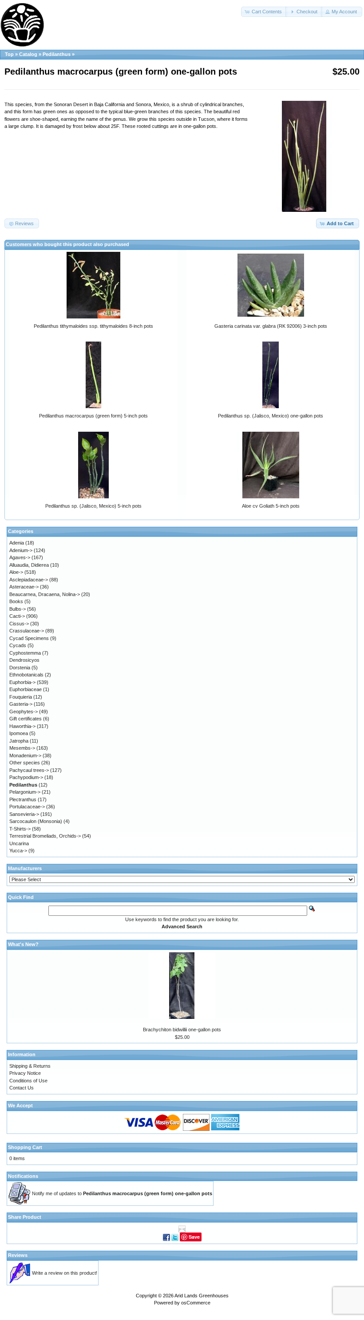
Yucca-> (18, 850)
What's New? (23, 944)
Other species (24, 762)
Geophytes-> (23, 711)
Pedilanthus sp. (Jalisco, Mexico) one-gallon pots (270, 415)
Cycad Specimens (29, 638)
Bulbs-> (17, 609)
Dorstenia (19, 667)
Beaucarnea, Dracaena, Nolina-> (44, 594)
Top (9, 54)
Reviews (18, 1255)
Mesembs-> (22, 748)
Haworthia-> (22, 726)
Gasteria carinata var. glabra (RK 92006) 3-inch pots (270, 326)
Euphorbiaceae (25, 689)
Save (194, 1236)
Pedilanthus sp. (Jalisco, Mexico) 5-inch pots (93, 506)
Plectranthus (22, 799)
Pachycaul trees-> (29, 770)
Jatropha (18, 740)
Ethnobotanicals (26, 674)
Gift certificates (25, 718)
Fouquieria (20, 697)
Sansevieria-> (24, 814)
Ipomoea (18, 733)
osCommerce (195, 1302)
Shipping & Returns (30, 1066)
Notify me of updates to (122, 1193)
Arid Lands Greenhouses (201, 1295)
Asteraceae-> (24, 586)
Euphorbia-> (22, 682)
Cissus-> (19, 623)
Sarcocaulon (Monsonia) (35, 821)
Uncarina (19, 843)
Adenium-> (20, 550)
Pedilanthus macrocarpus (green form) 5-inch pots (93, 415)
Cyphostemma (25, 653)
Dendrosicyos (24, 660)
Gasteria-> (20, 704)
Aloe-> (16, 572)
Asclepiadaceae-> (28, 579)
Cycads (17, 645)
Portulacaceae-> (27, 806)
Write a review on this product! (64, 1273)
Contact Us (21, 1087)
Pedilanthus (57, 54)
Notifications (23, 1176)
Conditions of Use (28, 1080)
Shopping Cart (25, 1147)
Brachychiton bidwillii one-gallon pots (182, 1029)
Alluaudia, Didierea (29, 565)
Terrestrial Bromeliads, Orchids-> (45, 836)
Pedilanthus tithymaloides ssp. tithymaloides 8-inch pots (93, 326)
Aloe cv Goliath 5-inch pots (271, 506)
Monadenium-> (25, 755)
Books (16, 601)
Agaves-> (19, 557)
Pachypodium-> (26, 777)
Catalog (28, 54)
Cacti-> (17, 616)
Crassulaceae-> (26, 630)
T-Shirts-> (20, 828)
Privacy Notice (25, 1073)
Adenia (16, 542)
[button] (264, 12)
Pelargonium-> (24, 792)
